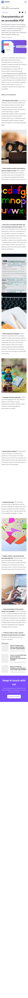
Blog (7, 7)
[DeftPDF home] (5, 2)
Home (2, 7)
